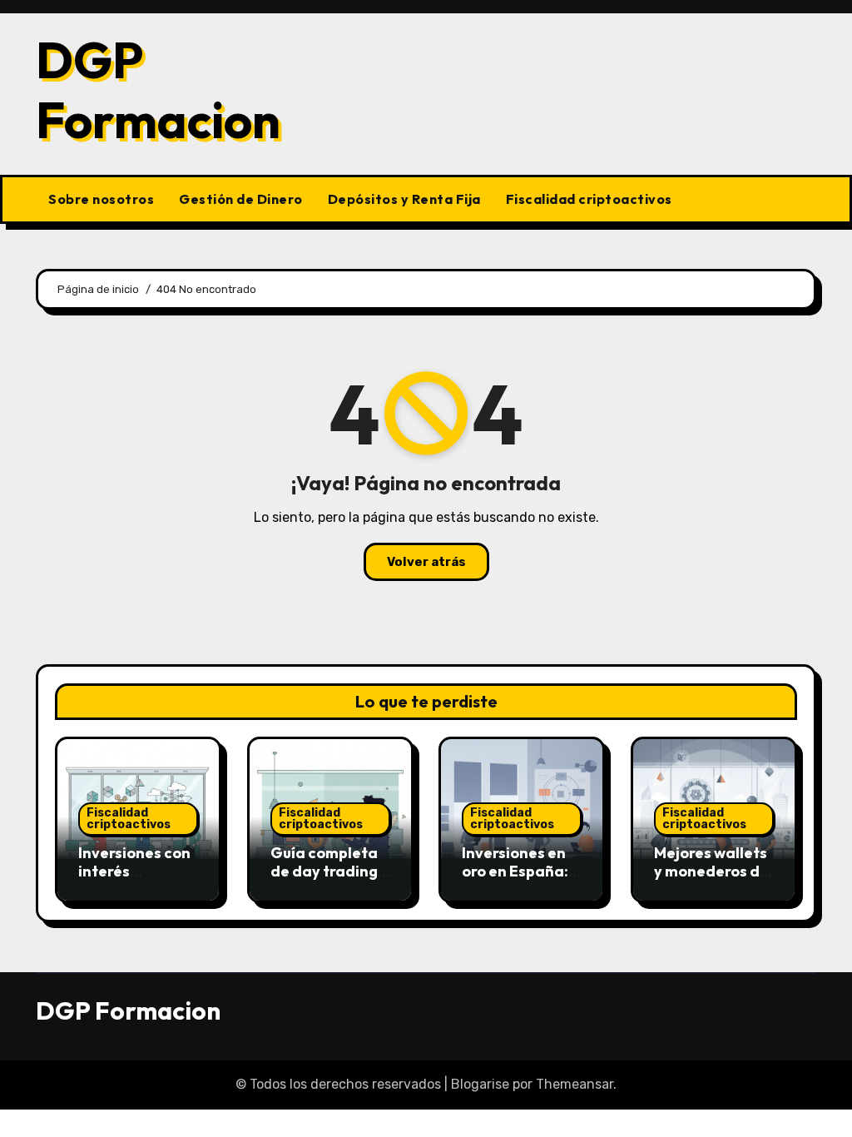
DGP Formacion (158, 89)
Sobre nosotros (101, 199)
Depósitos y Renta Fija (404, 199)
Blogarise (480, 1084)
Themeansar (574, 1084)
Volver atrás (426, 561)
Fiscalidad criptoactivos (589, 199)
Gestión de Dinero (241, 199)
